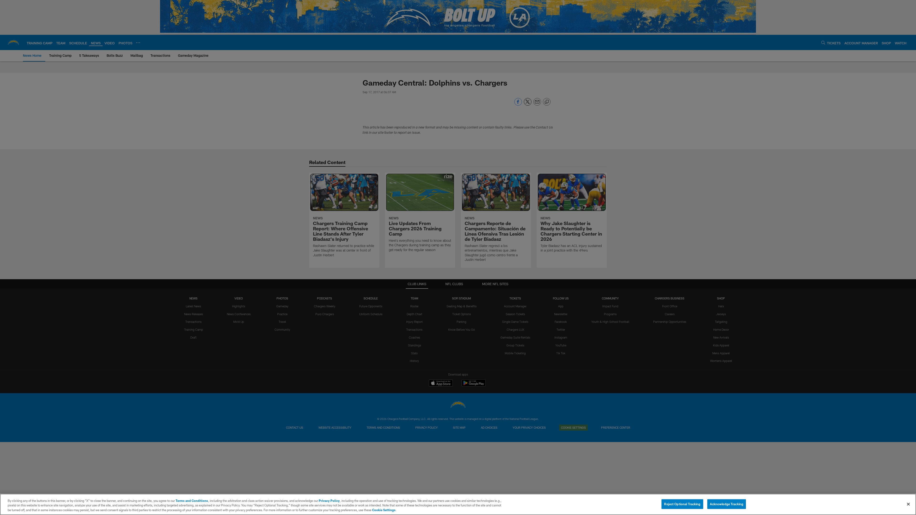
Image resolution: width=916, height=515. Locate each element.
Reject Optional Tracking (682, 504)
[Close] (908, 504)
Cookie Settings (384, 510)
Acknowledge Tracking (727, 504)
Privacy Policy (329, 501)
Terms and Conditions (192, 501)
